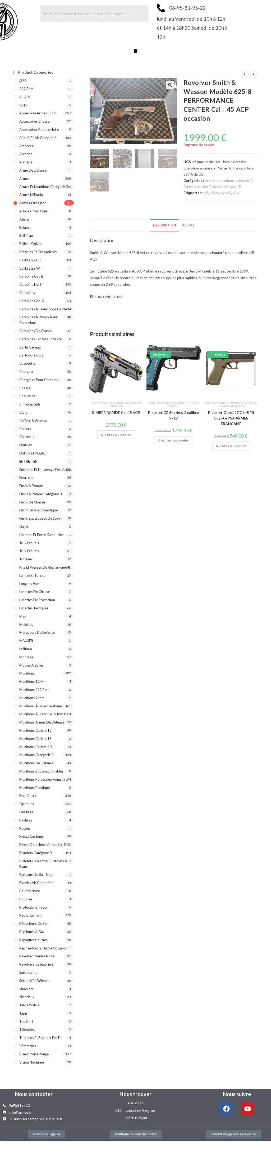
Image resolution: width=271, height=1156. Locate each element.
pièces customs (31, 836)
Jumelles (26, 559)
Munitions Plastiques (35, 787)
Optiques (26, 804)
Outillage (26, 812)
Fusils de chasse (32, 502)
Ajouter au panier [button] (116, 435)
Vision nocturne (31, 1062)
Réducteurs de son (34, 923)
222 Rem (26, 89)
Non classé (250, 403)
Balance (25, 227)
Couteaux (26, 437)
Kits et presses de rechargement (44, 567)
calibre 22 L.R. (30, 260)
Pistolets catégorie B (225, 187)
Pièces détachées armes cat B (42, 844)
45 (206, 193)
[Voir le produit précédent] (244, 74)
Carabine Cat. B (31, 276)
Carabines (27, 293)
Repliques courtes (33, 940)
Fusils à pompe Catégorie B (40, 494)
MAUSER (26, 641)
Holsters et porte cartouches (41, 535)
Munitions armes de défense (41, 722)
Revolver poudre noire (36, 956)
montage (26, 657)
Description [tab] (164, 225)
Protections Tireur (33, 907)
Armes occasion (195, 187)
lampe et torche (32, 575)
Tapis (23, 1013)
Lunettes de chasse (34, 592)
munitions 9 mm (31, 698)
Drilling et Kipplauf (33, 453)
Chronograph (29, 404)
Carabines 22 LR (31, 301)
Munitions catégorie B (36, 755)
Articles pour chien (34, 211)
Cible (23, 412)
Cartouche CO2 (31, 355)
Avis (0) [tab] (188, 225)
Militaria (25, 649)
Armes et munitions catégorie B (229, 180)
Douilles (25, 445)
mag (22, 616)
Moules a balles (31, 665)
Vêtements (27, 1046)
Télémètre (27, 1029)
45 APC (25, 97)
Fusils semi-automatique (38, 510)
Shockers (26, 989)
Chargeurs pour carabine (38, 380)
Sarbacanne (28, 972)
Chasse (24, 388)
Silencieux (26, 997)
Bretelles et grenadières (38, 252)
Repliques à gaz (31, 932)
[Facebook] (226, 1108)
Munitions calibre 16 (35, 739)
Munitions (27, 673)
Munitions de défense (36, 763)
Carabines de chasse (35, 331)
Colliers (25, 429)
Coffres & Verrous (33, 420)
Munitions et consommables (41, 771)
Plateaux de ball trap (36, 874)
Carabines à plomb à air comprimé (38, 320)
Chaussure (27, 396)
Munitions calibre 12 (35, 730)
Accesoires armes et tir (37, 113)
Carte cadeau (30, 347)
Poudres (25, 899)
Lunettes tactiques (33, 608)
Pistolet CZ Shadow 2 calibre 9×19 (173, 415)
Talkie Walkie (29, 1005)
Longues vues (29, 584)
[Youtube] (247, 1108)
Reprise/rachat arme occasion (43, 948)
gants (24, 526)
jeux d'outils (29, 543)
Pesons (24, 828)
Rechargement (30, 915)
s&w (236, 193)
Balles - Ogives (30, 244)
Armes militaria (31, 195)
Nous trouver (135, 1094)
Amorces (26, 146)
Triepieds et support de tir (40, 1038)
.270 (22, 80)
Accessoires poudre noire (39, 129)
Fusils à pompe (31, 486)
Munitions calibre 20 (35, 747)
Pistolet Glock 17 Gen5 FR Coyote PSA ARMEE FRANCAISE (231, 418)
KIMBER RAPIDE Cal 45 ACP (116, 412)
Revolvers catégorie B (36, 964)
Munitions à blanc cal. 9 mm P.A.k (45, 714)
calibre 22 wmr (31, 268)
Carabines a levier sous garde (43, 309)
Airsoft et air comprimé (37, 138)
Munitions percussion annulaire (43, 779)
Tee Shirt (26, 1021)
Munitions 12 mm (33, 681)
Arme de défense (33, 170)
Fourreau (26, 477)
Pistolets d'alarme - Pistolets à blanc (43, 864)
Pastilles (25, 820)
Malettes (26, 624)
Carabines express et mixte (40, 339)
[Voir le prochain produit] (253, 74)
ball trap (26, 235)
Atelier (24, 219)
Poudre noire (29, 891)
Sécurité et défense (34, 981)
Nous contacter (34, 1094)
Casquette (27, 363)
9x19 (23, 105)
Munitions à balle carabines (40, 706)
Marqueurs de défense (37, 632)
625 (228, 193)
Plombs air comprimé (36, 883)
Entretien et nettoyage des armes (45, 469)
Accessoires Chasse (34, 121)
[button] (135, 51)
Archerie (25, 154)
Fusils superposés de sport (40, 518)
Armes (24, 178)
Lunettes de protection (37, 600)
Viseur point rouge (34, 1054)
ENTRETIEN (28, 461)
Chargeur (26, 371)
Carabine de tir (31, 284)
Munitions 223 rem (34, 690)
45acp (214, 193)
